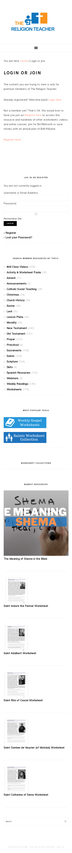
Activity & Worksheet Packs (24, 272)
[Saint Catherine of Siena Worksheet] (16, 790)
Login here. (55, 99)
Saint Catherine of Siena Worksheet (26, 794)
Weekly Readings (17, 383)
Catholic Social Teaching (22, 289)
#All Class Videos (17, 266)
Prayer (11, 339)
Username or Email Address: (21, 192)
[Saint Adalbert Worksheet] (16, 649)
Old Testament (16, 333)
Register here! (12, 139)
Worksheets (14, 389)
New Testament (17, 328)
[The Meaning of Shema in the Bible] (36, 554)
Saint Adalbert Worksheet (20, 653)
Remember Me (13, 218)
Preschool (13, 344)
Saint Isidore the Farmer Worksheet (26, 605)
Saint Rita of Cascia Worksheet (23, 700)
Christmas (13, 294)
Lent (9, 311)
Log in (60, 847)
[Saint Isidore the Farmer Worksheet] (16, 602)
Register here (33, 115)
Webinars (13, 378)
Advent (11, 277)
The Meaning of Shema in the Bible (25, 558)
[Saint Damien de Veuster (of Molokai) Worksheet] (16, 743)
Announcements (17, 283)
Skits (10, 367)
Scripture (12, 361)
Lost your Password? (19, 237)
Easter (11, 305)
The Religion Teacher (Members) (36, 21)
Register (11, 232)
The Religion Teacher (42, 847)
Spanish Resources (18, 372)
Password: (10, 203)
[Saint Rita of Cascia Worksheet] (16, 696)
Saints (11, 356)
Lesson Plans (15, 317)
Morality (12, 322)
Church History (16, 300)
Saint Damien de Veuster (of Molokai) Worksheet (34, 747)
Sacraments (14, 350)
